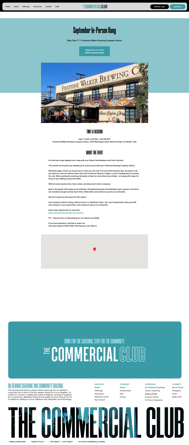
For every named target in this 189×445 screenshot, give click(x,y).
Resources (99, 394)
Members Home (102, 397)
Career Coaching (152, 391)
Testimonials (125, 391)
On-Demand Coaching (155, 387)
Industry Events (152, 397)
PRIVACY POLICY (37, 442)
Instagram (176, 391)
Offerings (99, 391)
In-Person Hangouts (154, 400)
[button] (177, 6)
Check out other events (94, 52)
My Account (100, 400)
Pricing (123, 397)
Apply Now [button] (177, 397)
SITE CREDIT (55, 442)
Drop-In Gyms (151, 394)
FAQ (121, 394)
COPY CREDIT (67, 442)
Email (174, 394)
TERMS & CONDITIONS (17, 442)
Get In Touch (177, 387)
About (122, 387)
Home (97, 387)
